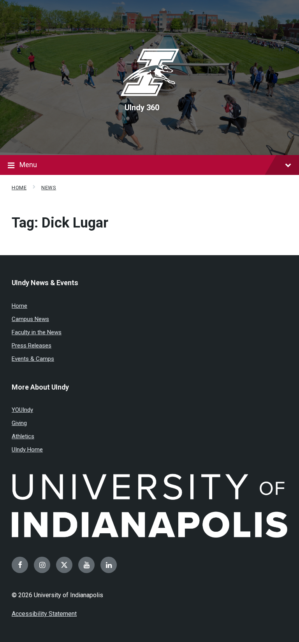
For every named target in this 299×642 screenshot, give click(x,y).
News (48, 187)
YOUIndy (22, 409)
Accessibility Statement (44, 613)
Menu (28, 164)
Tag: (60, 223)
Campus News (30, 319)
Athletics (23, 436)
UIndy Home (27, 449)
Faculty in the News (37, 332)
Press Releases (31, 345)
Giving (19, 423)
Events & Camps (33, 358)
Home (19, 187)
